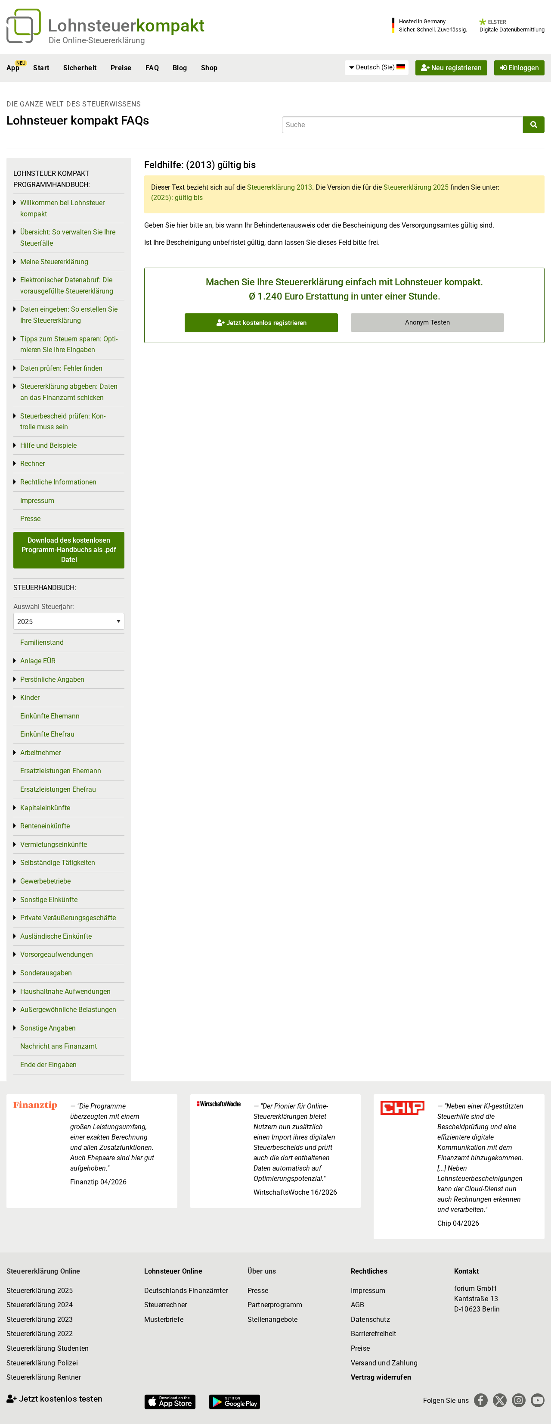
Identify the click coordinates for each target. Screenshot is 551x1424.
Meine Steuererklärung (54, 262)
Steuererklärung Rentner (43, 1377)
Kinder (30, 697)
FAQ (152, 68)
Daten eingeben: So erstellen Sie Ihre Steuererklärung (69, 315)
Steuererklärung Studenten (47, 1348)
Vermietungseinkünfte (53, 844)
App (12, 68)
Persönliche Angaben (52, 679)
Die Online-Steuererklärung (97, 40)
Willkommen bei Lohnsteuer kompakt (62, 208)
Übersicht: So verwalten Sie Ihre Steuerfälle (67, 237)
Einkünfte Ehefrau (47, 734)
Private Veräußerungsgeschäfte (68, 918)
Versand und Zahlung (384, 1363)
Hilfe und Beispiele (48, 445)
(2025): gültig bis (177, 198)
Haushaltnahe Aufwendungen (65, 991)
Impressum (37, 501)
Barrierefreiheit (373, 1334)
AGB (357, 1305)
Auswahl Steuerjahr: (43, 607)
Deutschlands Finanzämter (186, 1291)
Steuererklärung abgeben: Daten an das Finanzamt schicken (69, 392)
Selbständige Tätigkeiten (57, 863)
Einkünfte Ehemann (50, 716)
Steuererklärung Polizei (42, 1363)
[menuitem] (377, 67)
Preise (121, 68)
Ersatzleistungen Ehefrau (58, 789)
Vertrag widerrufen (381, 1377)
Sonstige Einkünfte (48, 900)
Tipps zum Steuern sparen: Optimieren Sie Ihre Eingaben (69, 344)
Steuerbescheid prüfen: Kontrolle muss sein (62, 421)
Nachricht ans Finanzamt (58, 1046)
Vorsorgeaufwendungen (56, 954)
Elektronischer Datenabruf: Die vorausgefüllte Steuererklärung (66, 285)
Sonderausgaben (46, 973)
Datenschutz (370, 1319)
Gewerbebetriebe (45, 881)
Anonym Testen (427, 322)
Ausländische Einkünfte (56, 936)
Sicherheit (80, 68)
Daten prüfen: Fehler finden (61, 368)
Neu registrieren (456, 68)
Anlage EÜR (38, 661)
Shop (209, 68)
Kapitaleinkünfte (45, 808)
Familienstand (42, 642)
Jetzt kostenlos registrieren (265, 323)
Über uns (262, 1271)
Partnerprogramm (275, 1305)
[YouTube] (538, 1400)
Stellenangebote (272, 1319)
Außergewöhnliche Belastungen (68, 1010)
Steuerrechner (165, 1305)
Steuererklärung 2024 (39, 1305)
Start (41, 68)
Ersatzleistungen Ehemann (60, 771)
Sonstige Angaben (48, 1028)
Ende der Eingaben (48, 1065)
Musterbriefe (163, 1319)
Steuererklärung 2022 (39, 1334)
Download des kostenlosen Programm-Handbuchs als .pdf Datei (69, 550)
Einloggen (523, 68)
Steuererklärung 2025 (416, 187)
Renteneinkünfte (45, 826)
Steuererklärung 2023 (39, 1319)
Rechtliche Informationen (58, 482)
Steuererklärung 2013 (279, 187)
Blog (180, 68)
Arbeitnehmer (40, 753)
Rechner (32, 463)
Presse (30, 519)
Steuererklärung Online (43, 1271)
